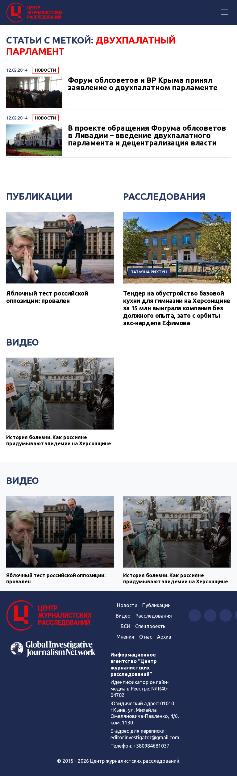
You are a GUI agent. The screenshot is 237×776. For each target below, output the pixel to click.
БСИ (125, 626)
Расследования (164, 196)
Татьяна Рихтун (149, 271)
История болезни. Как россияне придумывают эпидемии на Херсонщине (58, 440)
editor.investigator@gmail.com (144, 737)
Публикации (39, 196)
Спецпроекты (151, 626)
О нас (145, 637)
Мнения (125, 637)
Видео (22, 342)
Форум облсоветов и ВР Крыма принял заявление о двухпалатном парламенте (143, 84)
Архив (164, 637)
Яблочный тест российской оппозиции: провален (47, 297)
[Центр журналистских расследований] (35, 12)
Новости (45, 70)
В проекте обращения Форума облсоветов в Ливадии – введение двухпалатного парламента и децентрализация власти (147, 135)
